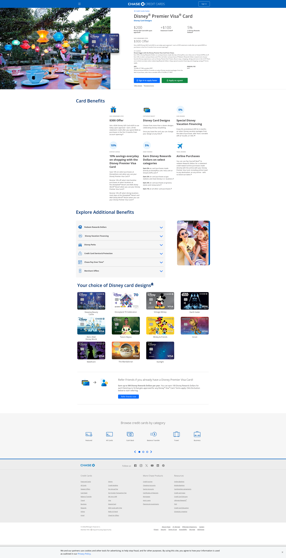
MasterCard (112, 504)
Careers (201, 527)
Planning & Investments (151, 504)
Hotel (82, 515)
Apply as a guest (178, 81)
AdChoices (200, 529)
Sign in (206, 4)
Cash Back (130, 440)
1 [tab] (139, 451)
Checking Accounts (149, 485)
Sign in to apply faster (149, 81)
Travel (177, 440)
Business (197, 440)
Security (163, 529)
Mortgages (146, 497)
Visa (109, 500)
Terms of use (172, 529)
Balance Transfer (153, 440)
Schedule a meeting (180, 512)
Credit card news (179, 493)
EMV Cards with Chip (115, 508)
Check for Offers (113, 515)
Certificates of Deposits (150, 493)
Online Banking (179, 482)
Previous (134, 452)
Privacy (156, 529)
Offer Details (138, 86)
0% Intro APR (112, 497)
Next (151, 452)
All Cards (109, 440)
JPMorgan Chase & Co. (189, 527)
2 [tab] (143, 451)
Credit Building (113, 485)
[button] (282, 552)
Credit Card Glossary (181, 497)
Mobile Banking (179, 485)
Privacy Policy (84, 553)
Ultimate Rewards (180, 500)
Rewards (83, 508)
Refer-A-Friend (113, 512)
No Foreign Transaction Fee (117, 493)
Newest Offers (85, 489)
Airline (83, 512)
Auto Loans (147, 500)
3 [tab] (147, 451)
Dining (110, 482)
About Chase (166, 527)
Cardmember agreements (182, 489)
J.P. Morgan (176, 527)
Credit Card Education (181, 508)
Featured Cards (86, 482)
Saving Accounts (148, 489)
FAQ (175, 504)
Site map (192, 529)
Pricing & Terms (149, 86)
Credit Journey (147, 482)
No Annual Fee (113, 489)
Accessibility (183, 529)
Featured (89, 440)
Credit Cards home (142, 11)
